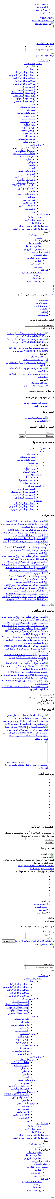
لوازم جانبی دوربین (25, 194)
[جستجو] (52, 53)
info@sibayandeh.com (43, 20)
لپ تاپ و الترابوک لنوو (24, 78)
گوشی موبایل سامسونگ (23, 92)
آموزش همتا (35, 234)
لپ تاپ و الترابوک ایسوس (22, 75)
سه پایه (31, 197)
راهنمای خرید (41, 4)
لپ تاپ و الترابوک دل (24, 81)
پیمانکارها (37, 223)
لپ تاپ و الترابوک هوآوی (23, 83)
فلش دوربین (29, 199)
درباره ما (43, 12)
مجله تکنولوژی (40, 255)
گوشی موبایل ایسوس (24, 101)
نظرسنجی (36, 263)
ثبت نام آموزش (40, 252)
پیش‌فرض (43, 300)
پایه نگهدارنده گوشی (25, 176)
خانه (52, 294)
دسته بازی (30, 159)
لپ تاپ (31, 69)
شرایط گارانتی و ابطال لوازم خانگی (30, 228)
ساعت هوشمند (27, 133)
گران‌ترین (43, 314)
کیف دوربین (29, 208)
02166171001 (47, 17)
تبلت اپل (31, 110)
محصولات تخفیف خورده (36, 403)
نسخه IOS (35, 868)
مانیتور (32, 191)
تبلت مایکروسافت (26, 112)
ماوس (32, 165)
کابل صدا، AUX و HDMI (23, 185)
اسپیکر (32, 162)
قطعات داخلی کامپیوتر (24, 153)
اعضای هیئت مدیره (32, 272)
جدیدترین (43, 308)
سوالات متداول (40, 9)
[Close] (52, 1197)
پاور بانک (31, 173)
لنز (34, 211)
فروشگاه (43, 60)
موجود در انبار (41, 405)
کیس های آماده (27, 156)
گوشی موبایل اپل (26, 89)
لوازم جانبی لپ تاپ (25, 182)
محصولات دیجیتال (33, 63)
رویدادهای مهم (34, 281)
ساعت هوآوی (28, 141)
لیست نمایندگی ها (33, 220)
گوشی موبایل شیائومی (24, 95)
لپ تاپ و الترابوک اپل (24, 72)
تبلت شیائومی (28, 118)
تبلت (33, 104)
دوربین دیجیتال (34, 462)
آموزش (38, 266)
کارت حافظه (28, 202)
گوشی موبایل (28, 86)
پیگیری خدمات (34, 243)
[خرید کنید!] (47, 604)
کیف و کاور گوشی (26, 179)
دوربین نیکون (28, 127)
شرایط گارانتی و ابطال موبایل (33, 226)
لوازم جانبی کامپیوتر (25, 150)
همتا (39, 237)
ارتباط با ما (42, 6)
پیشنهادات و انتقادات (37, 258)
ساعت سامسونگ (26, 139)
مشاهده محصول (39, 356)
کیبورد (32, 168)
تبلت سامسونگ (27, 107)
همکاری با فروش (33, 249)
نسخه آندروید (47, 868)
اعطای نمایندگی (34, 217)
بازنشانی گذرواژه (45, 941)
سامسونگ (30, 418)
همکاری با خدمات (33, 246)
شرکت (44, 269)
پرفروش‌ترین (41, 305)
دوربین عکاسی (27, 121)
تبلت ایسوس (29, 115)
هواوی (36, 420)
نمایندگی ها (42, 214)
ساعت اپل (30, 136)
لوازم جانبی (36, 144)
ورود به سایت (8, 941)
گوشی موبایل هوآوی (25, 98)
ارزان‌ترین (43, 311)
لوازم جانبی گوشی (26, 170)
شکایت (38, 260)
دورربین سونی (28, 130)
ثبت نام (49, 842)
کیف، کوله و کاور (26, 188)
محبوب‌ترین (42, 303)
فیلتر (22, 436)
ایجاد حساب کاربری (26, 941)
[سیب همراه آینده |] (27, 953)
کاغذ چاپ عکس (27, 205)
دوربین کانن (29, 124)
